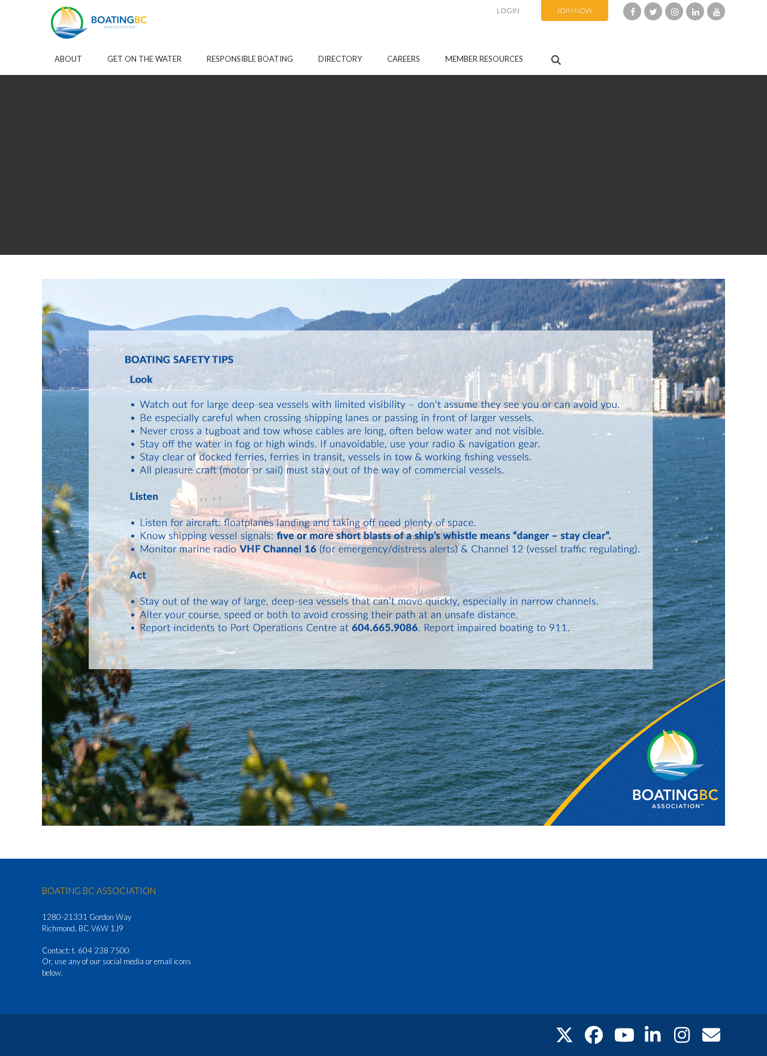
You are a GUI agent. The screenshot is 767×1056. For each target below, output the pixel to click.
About (68, 59)
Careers (403, 59)
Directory (340, 59)
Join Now (575, 10)
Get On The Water (144, 59)
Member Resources (484, 59)
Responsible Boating (250, 59)
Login (508, 10)
